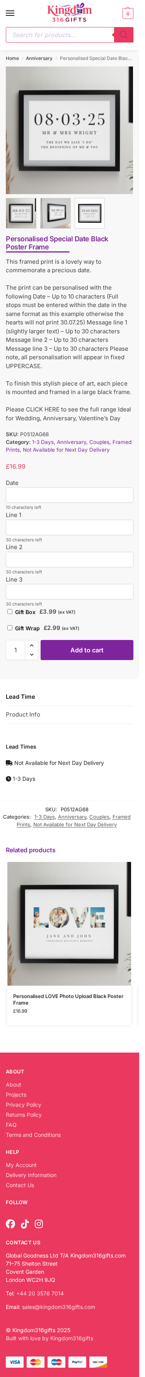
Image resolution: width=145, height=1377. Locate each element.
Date (12, 481)
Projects (16, 1093)
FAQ (11, 1123)
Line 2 (14, 545)
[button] (127, 13)
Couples (99, 440)
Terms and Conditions (33, 1133)
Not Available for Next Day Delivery (66, 448)
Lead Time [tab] (20, 695)
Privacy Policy (23, 1103)
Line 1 (13, 513)
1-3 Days (43, 440)
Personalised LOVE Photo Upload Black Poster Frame (68, 997)
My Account (21, 1163)
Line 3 (14, 578)
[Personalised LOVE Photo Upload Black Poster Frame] (69, 922)
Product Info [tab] (23, 713)
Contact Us (20, 1183)
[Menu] (17, 13)
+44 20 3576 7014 (40, 1291)
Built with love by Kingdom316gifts (49, 1336)
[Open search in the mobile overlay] (69, 35)
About (13, 1083)
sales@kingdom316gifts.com (58, 1305)
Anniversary (39, 58)
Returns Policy (24, 1113)
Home (12, 58)
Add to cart (87, 648)
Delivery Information (31, 1173)
